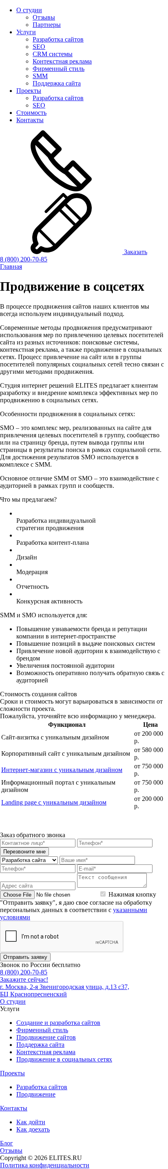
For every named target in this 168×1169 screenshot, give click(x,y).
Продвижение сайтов (46, 1037)
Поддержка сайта (57, 83)
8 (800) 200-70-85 (23, 259)
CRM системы (53, 53)
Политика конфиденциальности (44, 1165)
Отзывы (44, 17)
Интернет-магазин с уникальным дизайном (61, 769)
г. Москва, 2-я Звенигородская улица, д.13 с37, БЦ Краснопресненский (64, 990)
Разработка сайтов (58, 39)
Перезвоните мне (24, 852)
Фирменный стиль (58, 68)
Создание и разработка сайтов (58, 1022)
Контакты (30, 119)
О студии (29, 10)
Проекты (28, 90)
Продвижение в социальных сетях (64, 1059)
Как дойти (30, 1122)
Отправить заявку (25, 957)
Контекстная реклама (62, 61)
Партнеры (47, 24)
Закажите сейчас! (24, 979)
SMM (40, 75)
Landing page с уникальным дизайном (53, 802)
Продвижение (35, 1094)
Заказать (134, 251)
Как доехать (33, 1129)
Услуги (26, 32)
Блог (6, 1143)
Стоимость (31, 112)
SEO (39, 46)
